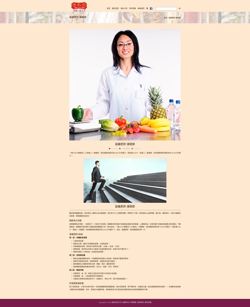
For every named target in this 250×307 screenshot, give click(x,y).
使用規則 (140, 302)
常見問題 (132, 8)
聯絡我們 (141, 8)
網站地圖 (148, 302)
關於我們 (115, 8)
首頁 (108, 8)
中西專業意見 (126, 148)
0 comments (114, 148)
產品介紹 (124, 8)
